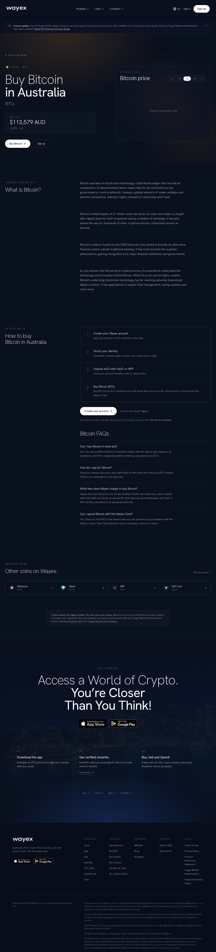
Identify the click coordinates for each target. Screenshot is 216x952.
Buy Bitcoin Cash (117, 868)
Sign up (41, 143)
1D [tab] (171, 78)
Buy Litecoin (115, 862)
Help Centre (166, 851)
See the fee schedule (161, 420)
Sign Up (201, 8)
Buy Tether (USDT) (118, 873)
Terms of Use (191, 845)
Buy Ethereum (116, 845)
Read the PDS (76, 621)
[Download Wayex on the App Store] (93, 723)
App (110, 793)
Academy (139, 856)
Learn (98, 8)
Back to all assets (18, 55)
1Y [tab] (202, 78)
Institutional (90, 873)
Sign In (187, 8)
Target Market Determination (102, 621)
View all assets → (202, 572)
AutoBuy (125, 793)
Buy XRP (113, 851)
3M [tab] (194, 78)
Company (115, 8)
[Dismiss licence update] (206, 25)
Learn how (84, 772)
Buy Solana (115, 856)
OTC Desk (89, 868)
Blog (136, 851)
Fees (86, 879)
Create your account (96, 411)
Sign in (145, 411)
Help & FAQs (166, 845)
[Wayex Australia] (16, 9)
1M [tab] (187, 78)
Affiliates (138, 845)
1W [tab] (179, 78)
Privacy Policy (192, 851)
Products (81, 8)
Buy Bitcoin (15, 143)
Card (97, 793)
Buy (85, 793)
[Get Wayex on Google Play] (123, 723)
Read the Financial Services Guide (52, 29)
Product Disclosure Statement (190, 860)
